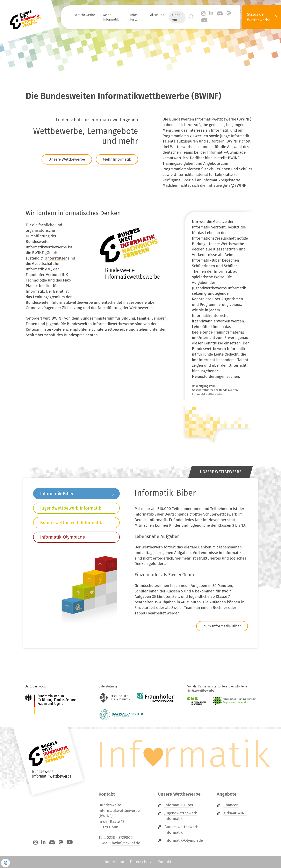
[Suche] (191, 17)
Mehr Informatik (117, 159)
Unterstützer (56, 258)
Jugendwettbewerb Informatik (70, 508)
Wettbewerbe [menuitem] (85, 15)
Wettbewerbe (181, 146)
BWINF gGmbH (44, 252)
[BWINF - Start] (28, 17)
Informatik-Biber (57, 493)
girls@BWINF (234, 185)
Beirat (58, 291)
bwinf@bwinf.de (126, 843)
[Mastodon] (228, 13)
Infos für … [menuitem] (134, 17)
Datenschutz (141, 861)
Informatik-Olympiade (226, 152)
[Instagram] (203, 13)
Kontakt (164, 861)
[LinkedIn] (211, 13)
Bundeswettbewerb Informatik (71, 522)
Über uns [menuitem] (176, 17)
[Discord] (220, 13)
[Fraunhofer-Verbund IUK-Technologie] (155, 698)
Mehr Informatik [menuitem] (111, 17)
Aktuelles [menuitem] (157, 15)
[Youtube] (204, 20)
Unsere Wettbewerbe (67, 159)
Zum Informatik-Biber (222, 626)
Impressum (114, 861)
